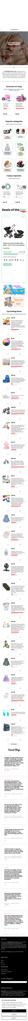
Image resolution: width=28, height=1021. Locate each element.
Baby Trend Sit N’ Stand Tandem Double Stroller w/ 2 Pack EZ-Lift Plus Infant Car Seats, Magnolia (18, 411)
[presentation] (3, 99)
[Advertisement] (14, 14)
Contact (3, 964)
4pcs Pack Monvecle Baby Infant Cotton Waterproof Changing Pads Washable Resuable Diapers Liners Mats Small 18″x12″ (17, 536)
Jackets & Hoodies (7, 153)
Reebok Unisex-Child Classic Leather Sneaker (17, 396)
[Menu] (1, 29)
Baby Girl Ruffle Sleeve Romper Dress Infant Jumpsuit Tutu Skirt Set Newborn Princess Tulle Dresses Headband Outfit (18, 446)
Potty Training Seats (20, 154)
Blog (2, 962)
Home (2, 960)
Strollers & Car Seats (20, 170)
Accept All (14, 1010)
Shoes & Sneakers (7, 170)
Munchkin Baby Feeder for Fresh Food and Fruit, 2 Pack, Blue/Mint (18, 713)
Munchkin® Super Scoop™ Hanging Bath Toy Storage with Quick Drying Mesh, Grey (18, 552)
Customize (14, 1014)
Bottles (20, 137)
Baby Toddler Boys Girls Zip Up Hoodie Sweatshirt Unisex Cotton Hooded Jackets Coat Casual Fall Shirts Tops (17, 519)
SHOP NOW (14, 53)
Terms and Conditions (6, 971)
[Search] (26, 29)
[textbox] (14, 982)
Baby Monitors (7, 137)
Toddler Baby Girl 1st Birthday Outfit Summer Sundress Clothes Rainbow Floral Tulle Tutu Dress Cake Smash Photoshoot (17, 679)
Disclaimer (3, 973)
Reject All (14, 1018)
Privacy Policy (4, 969)
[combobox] (14, 982)
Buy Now (7, 264)
